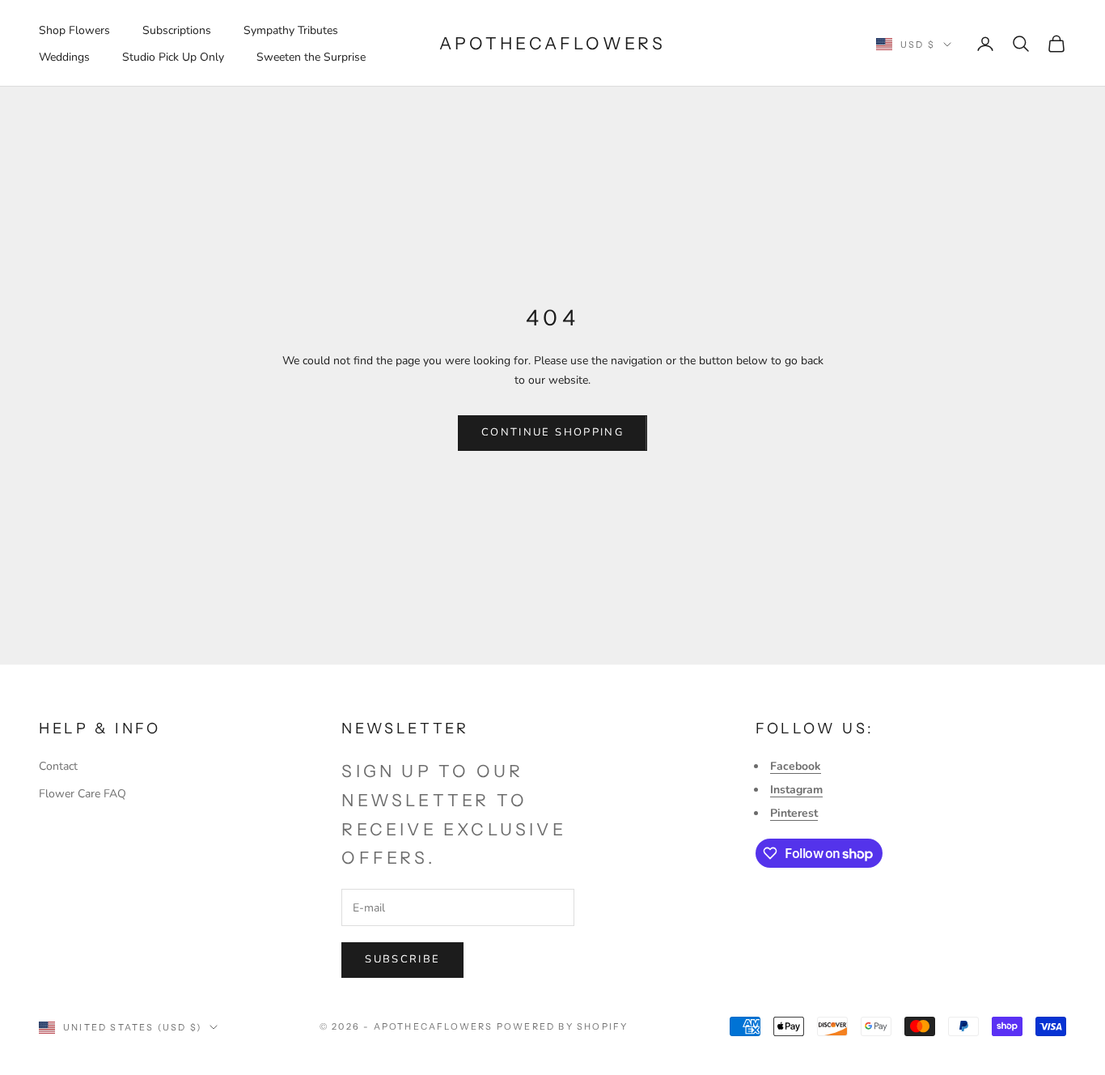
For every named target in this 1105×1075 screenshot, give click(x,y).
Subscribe (402, 959)
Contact (58, 766)
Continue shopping (552, 432)
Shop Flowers (74, 30)
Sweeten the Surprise (311, 57)
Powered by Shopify (563, 1026)
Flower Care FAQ (82, 793)
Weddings (64, 57)
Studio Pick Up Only (173, 57)
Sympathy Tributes (290, 30)
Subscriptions (176, 30)
